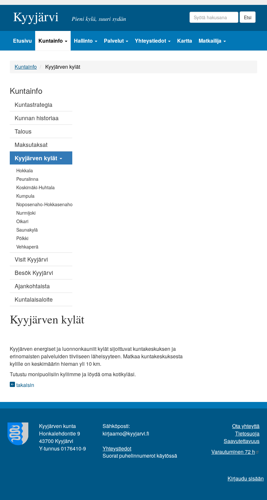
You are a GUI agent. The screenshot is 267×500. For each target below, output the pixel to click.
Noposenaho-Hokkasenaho (44, 204)
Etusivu (22, 40)
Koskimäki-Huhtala (35, 187)
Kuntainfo (51, 40)
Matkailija (211, 40)
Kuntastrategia (33, 104)
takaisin (24, 385)
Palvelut (114, 40)
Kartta (184, 40)
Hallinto (84, 40)
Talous (23, 131)
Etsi (247, 17)
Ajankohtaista (32, 286)
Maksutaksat (31, 144)
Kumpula (25, 196)
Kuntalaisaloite (34, 299)
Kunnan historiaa (37, 118)
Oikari (22, 221)
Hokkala (24, 170)
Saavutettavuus (242, 441)
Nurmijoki (25, 212)
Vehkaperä (27, 246)
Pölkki (22, 238)
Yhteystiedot (151, 40)
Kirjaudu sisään (246, 478)
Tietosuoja (247, 433)
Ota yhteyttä (246, 426)
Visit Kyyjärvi (31, 259)
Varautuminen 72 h (233, 451)
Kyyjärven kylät (37, 158)
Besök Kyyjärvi (34, 272)
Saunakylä (27, 229)
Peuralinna (27, 179)
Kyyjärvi (36, 14)
